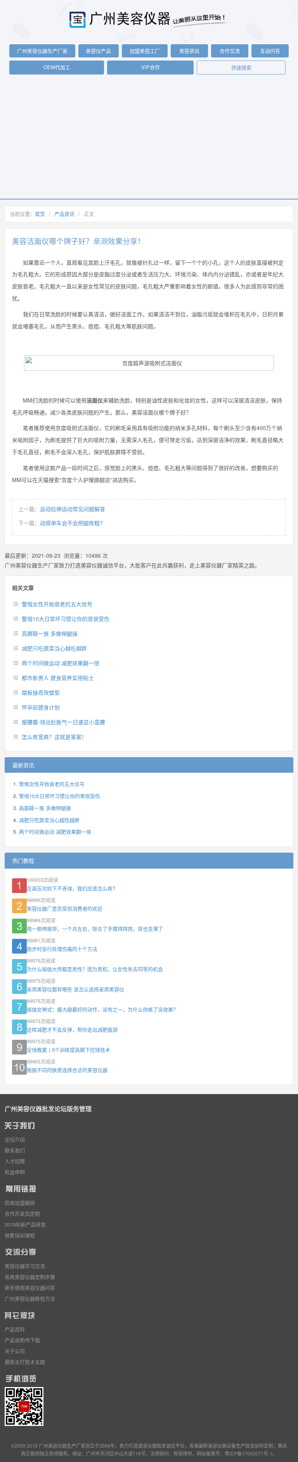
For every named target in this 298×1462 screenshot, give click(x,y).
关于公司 (15, 1350)
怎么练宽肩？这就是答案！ (54, 737)
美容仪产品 (98, 50)
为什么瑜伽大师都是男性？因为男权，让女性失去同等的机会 (95, 969)
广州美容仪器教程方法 (30, 1298)
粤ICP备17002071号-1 (248, 1453)
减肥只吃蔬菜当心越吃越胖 (54, 648)
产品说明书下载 (22, 1340)
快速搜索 (241, 67)
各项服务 (58, 1453)
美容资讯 (189, 50)
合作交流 (230, 50)
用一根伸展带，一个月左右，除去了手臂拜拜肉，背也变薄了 (95, 928)
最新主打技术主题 (25, 1361)
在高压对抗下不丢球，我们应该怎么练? (71, 888)
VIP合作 (150, 67)
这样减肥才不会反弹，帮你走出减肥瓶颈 (72, 1029)
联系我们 (15, 1150)
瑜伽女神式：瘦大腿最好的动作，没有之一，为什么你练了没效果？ (102, 1009)
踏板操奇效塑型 (41, 692)
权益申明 (15, 1172)
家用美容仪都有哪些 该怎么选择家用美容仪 (75, 989)
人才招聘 (15, 1161)
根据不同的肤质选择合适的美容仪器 (67, 1070)
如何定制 (264, 1445)
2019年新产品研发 (25, 1224)
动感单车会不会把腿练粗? (71, 523)
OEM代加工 (56, 67)
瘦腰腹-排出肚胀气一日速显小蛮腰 (63, 722)
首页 (40, 213)
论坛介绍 (15, 1139)
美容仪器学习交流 (25, 1265)
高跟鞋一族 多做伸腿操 (50, 633)
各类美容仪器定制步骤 (30, 1276)
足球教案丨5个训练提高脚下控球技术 (68, 1049)
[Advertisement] (149, 140)
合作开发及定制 (22, 1213)
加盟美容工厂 (145, 50)
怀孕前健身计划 (41, 707)
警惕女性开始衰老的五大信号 (57, 604)
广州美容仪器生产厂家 (42, 50)
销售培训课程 (20, 1235)
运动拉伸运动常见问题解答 (72, 509)
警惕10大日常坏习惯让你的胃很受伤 (65, 619)
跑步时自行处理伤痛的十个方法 (62, 948)
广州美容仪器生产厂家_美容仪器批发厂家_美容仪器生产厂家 (149, 19)
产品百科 (15, 1329)
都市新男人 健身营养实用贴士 (58, 678)
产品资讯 (64, 213)
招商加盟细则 (20, 1202)
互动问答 (270, 50)
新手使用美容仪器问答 (30, 1287)
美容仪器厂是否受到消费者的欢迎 (64, 908)
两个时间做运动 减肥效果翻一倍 (60, 663)
